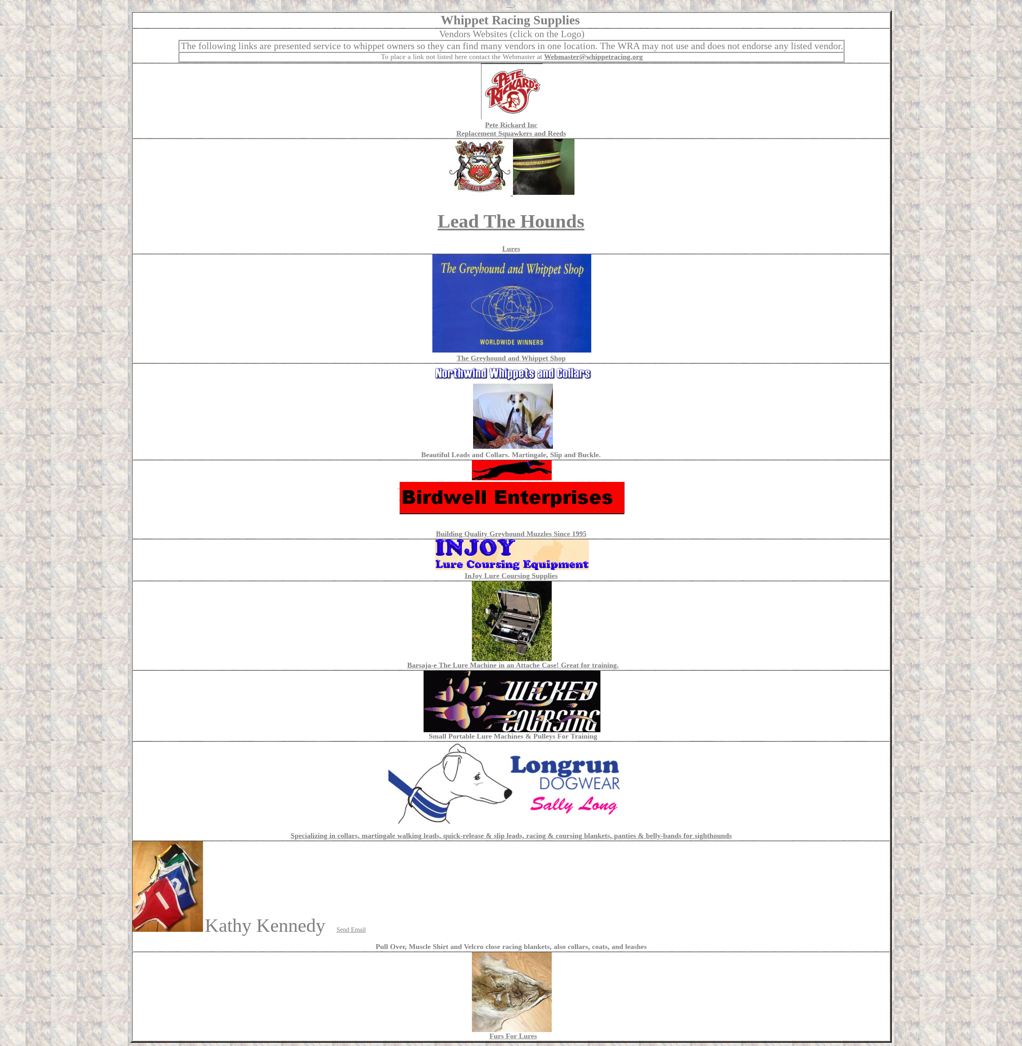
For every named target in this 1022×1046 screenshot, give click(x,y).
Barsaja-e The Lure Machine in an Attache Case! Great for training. (513, 665)
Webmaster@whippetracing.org (593, 57)
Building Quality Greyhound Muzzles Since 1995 (511, 534)
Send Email (351, 929)
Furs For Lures (513, 1036)
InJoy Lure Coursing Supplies (511, 576)
